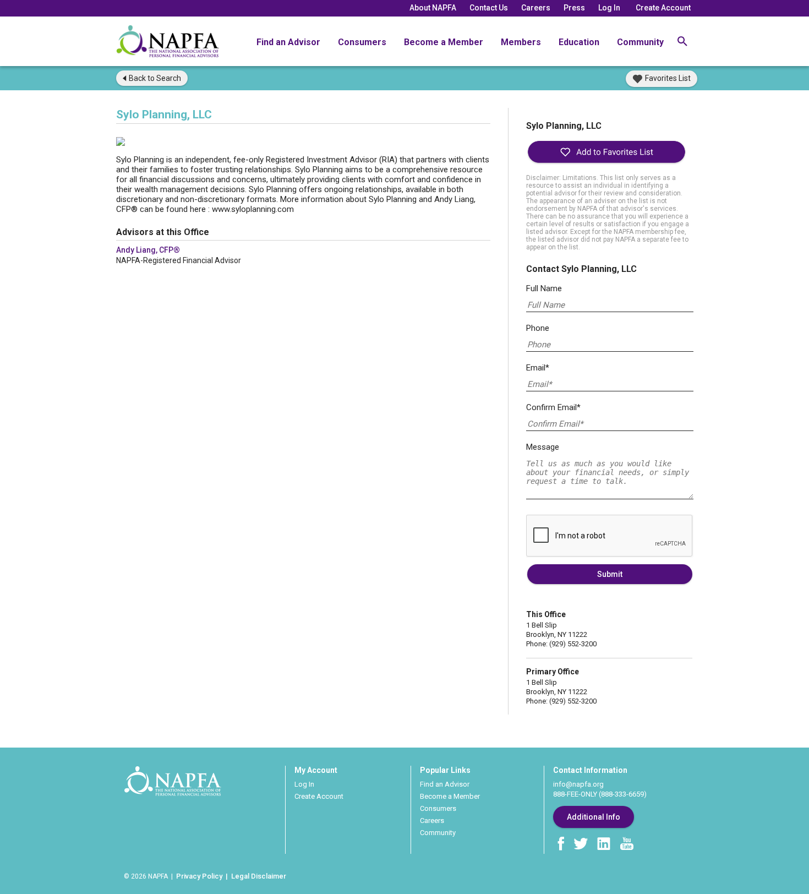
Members (521, 42)
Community (640, 42)
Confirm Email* (553, 407)
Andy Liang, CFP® (148, 250)
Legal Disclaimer (258, 876)
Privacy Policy (199, 876)
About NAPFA (432, 7)
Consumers (362, 42)
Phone (537, 328)
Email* (537, 368)
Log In (609, 7)
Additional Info (593, 817)
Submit (609, 574)
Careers (535, 7)
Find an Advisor (288, 42)
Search (155, 78)
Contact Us (488, 7)
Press (574, 7)
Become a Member (443, 42)
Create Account (663, 7)
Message (542, 447)
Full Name (544, 288)
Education (579, 42)
